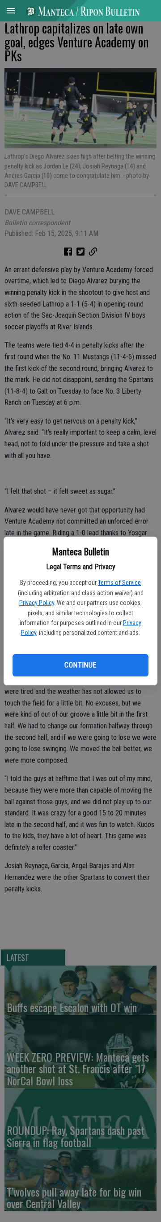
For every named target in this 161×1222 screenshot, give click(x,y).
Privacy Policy (36, 602)
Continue (80, 665)
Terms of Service (119, 582)
